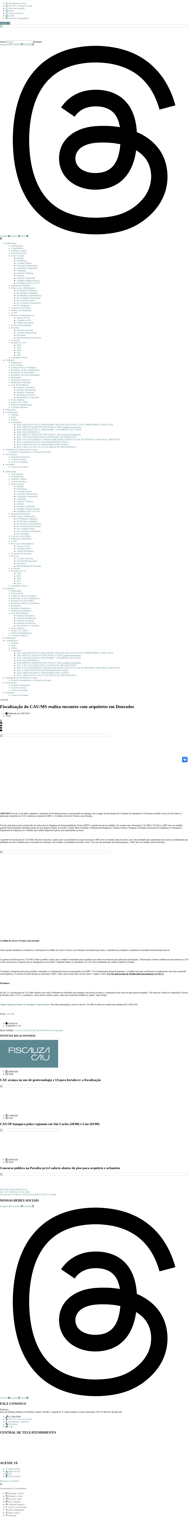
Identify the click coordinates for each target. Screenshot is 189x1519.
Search (3, 42)
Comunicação (12, 412)
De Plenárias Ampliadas (27, 293)
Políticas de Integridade (21, 310)
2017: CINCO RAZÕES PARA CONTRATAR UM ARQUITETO (47, 437)
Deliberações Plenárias (21, 382)
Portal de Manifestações (21, 405)
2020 (19, 350)
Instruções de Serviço (26, 395)
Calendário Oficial (19, 357)
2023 (19, 347)
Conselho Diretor (24, 263)
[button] (94, 720)
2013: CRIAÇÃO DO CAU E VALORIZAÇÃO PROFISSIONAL (47, 447)
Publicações (11, 410)
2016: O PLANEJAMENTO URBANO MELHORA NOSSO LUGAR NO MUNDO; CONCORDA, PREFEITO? (68, 439)
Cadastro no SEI (24, 320)
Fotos (13, 417)
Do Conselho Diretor (26, 300)
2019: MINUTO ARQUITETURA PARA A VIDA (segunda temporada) (49, 427)
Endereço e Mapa (18, 251)
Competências (17, 248)
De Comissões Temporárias (29, 303)
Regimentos (16, 362)
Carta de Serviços (18, 253)
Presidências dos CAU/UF (28, 283)
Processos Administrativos (22, 315)
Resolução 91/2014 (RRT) (22, 372)
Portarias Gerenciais (25, 392)
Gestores (20, 275)
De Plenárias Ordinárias (27, 290)
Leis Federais (17, 365)
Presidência (22, 260)
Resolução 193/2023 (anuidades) (25, 375)
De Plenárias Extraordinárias (29, 295)
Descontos (21, 335)
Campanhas (16, 422)
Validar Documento (25, 323)
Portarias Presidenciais (26, 390)
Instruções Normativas (21, 380)
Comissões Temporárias (27, 268)
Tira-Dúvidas (11, 454)
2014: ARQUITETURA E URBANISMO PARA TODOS (43, 444)
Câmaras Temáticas (25, 273)
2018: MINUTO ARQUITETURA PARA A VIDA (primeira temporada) (49, 434)
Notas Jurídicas (17, 400)
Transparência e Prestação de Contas (21, 449)
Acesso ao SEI (23, 318)
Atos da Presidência (19, 385)
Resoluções (16, 377)
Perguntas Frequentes (20, 457)
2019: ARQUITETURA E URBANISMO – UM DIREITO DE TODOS (49, 429)
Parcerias (15, 328)
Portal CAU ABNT (19, 402)
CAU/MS (10, 1014)
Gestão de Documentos (21, 325)
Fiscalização (57, 1030)
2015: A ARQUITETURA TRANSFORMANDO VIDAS (42, 442)
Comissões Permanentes (27, 265)
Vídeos (14, 420)
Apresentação (17, 246)
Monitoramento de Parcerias (29, 338)
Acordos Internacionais (27, 333)
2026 (19, 345)
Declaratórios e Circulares (28, 397)
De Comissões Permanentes (29, 298)
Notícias (14, 415)
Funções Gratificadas (26, 278)
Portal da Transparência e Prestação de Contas (31, 452)
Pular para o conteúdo (9, 1481)
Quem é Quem (17, 256)
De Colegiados (23, 305)
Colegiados (21, 270)
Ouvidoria (10, 464)
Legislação (10, 360)
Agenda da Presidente (20, 285)
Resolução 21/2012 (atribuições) (25, 370)
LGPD (14, 313)
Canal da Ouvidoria (19, 467)
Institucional (11, 243)
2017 (19, 352)
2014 (19, 355)
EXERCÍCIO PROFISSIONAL (37, 1030)
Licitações (15, 340)
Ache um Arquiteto (19, 462)
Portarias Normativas (26, 387)
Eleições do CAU (19, 342)
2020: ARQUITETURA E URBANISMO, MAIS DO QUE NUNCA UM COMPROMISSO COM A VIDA (65, 424)
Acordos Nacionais (25, 330)
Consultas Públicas (19, 407)
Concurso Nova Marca (21, 308)
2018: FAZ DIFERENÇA (28, 432)
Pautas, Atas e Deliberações (23, 288)
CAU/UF (19, 1030)
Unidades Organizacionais (28, 280)
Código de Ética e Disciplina (23, 367)
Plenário (20, 258)
